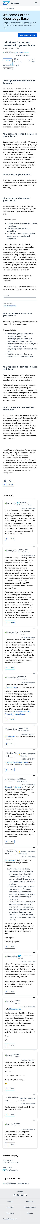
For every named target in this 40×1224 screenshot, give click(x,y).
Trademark (10, 1213)
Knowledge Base (9, 8)
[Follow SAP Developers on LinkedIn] (26, 1195)
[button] (10, 64)
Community (15, 3)
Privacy (9, 1201)
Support (30, 1213)
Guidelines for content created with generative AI (19, 44)
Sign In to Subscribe (27, 35)
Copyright (10, 1207)
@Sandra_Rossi (11, 687)
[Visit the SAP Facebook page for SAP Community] (14, 1195)
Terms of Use (30, 1201)
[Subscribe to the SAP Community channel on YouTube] (22, 1195)
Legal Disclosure (30, 1207)
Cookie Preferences (10, 1219)
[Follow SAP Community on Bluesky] (18, 1195)
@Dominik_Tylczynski (13, 787)
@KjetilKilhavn (10, 736)
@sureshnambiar (15, 1009)
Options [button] (32, 38)
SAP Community (8, 68)
